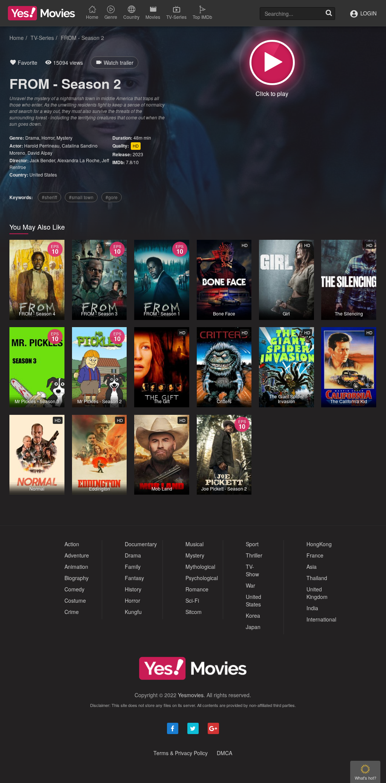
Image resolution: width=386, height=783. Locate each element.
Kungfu (133, 611)
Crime (71, 611)
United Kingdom (317, 592)
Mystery (64, 137)
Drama (32, 137)
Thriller (254, 555)
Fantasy (134, 578)
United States (43, 174)
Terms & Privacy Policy (180, 753)
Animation (76, 566)
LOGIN (368, 13)
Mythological (200, 566)
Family (133, 566)
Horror (47, 137)
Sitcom (193, 611)
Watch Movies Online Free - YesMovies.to (41, 13)
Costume (75, 600)
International (321, 619)
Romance (196, 589)
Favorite (26, 62)
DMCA (224, 753)
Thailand (316, 578)
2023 (138, 154)
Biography (76, 578)
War (250, 585)
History (133, 589)
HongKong (319, 544)
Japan (253, 627)
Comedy (74, 589)
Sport (252, 544)
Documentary (141, 544)
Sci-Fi (192, 600)
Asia (311, 566)
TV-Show (252, 570)
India (312, 608)
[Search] (328, 13)
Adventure (76, 555)
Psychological (201, 578)
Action (71, 544)
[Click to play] (272, 62)
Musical (194, 544)
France (314, 555)
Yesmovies (191, 695)
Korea (253, 615)
